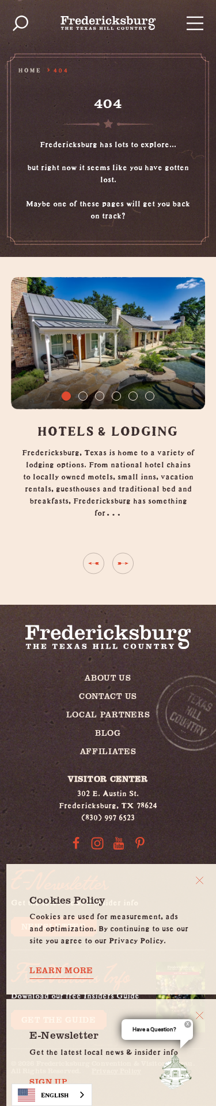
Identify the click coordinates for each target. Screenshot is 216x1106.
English (55, 1095)
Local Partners (108, 714)
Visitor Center (108, 778)
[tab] (66, 396)
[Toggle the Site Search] (20, 23)
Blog (108, 732)
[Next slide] (123, 563)
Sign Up (48, 1082)
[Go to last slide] (93, 563)
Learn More (61, 970)
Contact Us (108, 695)
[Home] (108, 23)
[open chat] (178, 1070)
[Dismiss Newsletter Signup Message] (199, 1015)
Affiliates (108, 751)
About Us (108, 677)
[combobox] (52, 1095)
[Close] (199, 880)
